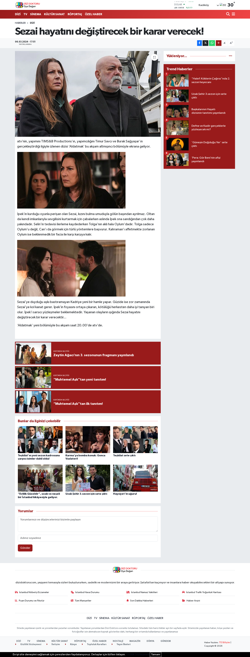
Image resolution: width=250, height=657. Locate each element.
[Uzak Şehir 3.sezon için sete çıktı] (87, 478)
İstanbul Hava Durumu (87, 592)
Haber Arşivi (193, 600)
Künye (73, 644)
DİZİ (18, 14)
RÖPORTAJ (75, 14)
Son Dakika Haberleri (141, 600)
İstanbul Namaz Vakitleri (144, 592)
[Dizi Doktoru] (27, 5)
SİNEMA (35, 14)
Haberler (20, 23)
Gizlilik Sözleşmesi (30, 644)
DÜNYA (150, 641)
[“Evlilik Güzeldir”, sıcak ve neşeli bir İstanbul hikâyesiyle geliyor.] (40, 478)
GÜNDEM (166, 641)
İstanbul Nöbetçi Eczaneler (34, 592)
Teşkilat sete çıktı (124, 455)
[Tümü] (230, 56)
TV (25, 14)
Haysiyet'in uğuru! (125, 493)
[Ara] (228, 14)
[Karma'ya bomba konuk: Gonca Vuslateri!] (87, 439)
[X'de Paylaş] (205, 43)
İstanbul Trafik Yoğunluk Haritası (203, 592)
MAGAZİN (134, 641)
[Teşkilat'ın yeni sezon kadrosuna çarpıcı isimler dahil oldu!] (40, 439)
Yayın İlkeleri (123, 644)
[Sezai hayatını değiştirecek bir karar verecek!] (88, 94)
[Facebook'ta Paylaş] (199, 43)
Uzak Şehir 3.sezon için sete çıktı (86, 493)
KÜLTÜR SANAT (54, 14)
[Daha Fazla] (218, 43)
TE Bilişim (224, 642)
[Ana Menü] (232, 14)
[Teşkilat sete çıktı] (135, 439)
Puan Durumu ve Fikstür (31, 600)
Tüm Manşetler (83, 600)
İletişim (55, 644)
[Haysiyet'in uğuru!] (135, 478)
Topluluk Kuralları (96, 644)
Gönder (25, 548)
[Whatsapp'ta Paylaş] (212, 43)
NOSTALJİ (118, 641)
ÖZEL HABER (93, 14)
